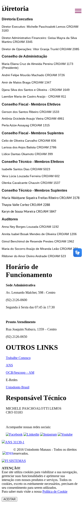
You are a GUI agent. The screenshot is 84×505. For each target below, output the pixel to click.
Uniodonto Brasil (17, 387)
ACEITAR (9, 499)
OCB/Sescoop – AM (20, 372)
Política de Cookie (54, 491)
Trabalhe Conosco (18, 358)
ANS (9, 365)
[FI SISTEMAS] (14, 461)
